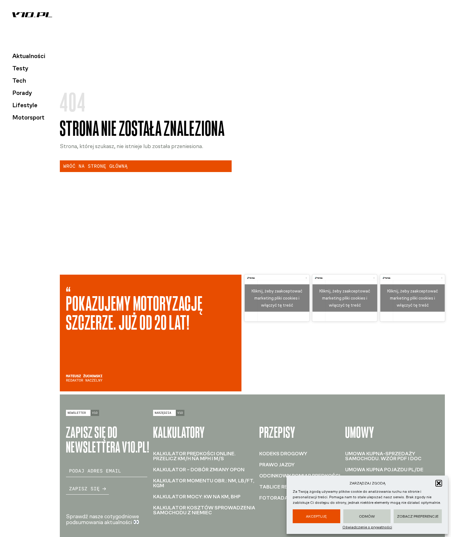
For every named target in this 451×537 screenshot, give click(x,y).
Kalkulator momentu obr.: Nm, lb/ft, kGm (203, 483)
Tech (19, 80)
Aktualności (28, 56)
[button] (439, 483)
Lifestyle (24, 105)
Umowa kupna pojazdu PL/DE (384, 469)
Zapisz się (84, 489)
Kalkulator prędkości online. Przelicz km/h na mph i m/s (194, 456)
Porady (22, 93)
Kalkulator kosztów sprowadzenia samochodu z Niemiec (204, 510)
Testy (20, 68)
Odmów (367, 516)
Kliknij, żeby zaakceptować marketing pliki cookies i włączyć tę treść (277, 298)
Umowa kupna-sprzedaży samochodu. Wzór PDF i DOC (383, 456)
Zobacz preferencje (417, 516)
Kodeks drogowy (283, 454)
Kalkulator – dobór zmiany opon (199, 469)
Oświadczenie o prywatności (367, 527)
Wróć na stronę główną (95, 166)
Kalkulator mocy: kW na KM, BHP (197, 497)
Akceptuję (316, 516)
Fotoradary (276, 498)
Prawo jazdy (277, 465)
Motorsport (28, 117)
